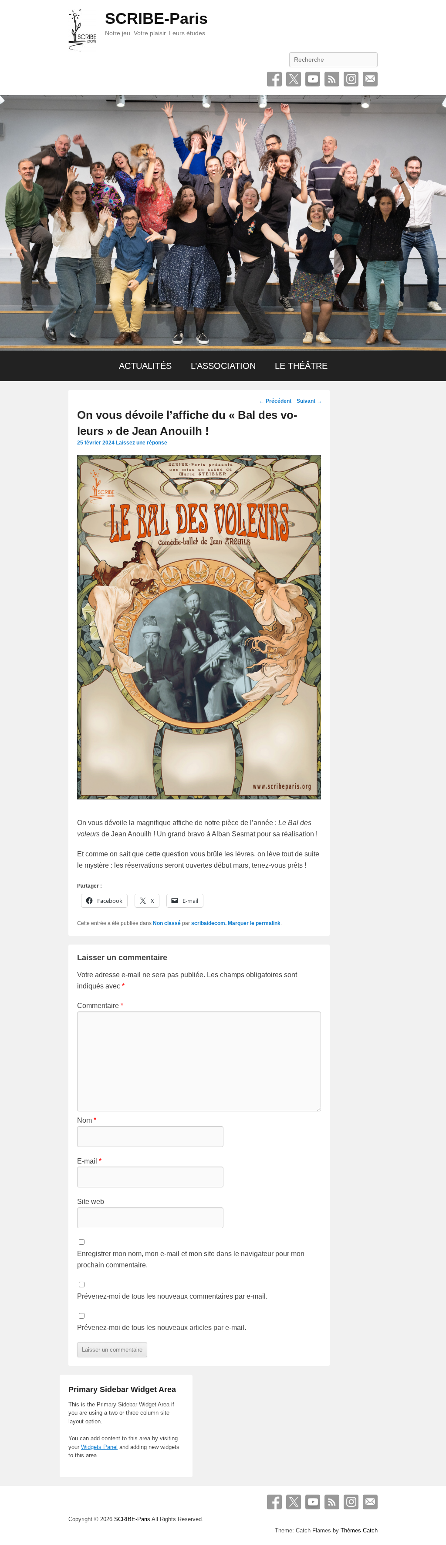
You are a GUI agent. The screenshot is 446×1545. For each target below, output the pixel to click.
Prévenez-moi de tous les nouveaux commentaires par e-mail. (172, 1296)
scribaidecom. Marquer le (223, 923)
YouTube (312, 79)
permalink (268, 923)
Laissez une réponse (141, 443)
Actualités (145, 366)
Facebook (274, 79)
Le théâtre (301, 366)
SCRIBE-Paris (156, 18)
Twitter (293, 79)
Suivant (309, 401)
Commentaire (100, 1005)
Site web (90, 1201)
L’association (223, 366)
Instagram (351, 79)
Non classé (167, 923)
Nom (86, 1120)
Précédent (275, 401)
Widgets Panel (99, 1447)
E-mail (370, 79)
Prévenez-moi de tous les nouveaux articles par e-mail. (161, 1327)
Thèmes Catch (359, 1530)
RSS (331, 79)
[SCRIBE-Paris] (223, 223)
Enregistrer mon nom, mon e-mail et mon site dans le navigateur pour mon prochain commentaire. (190, 1259)
